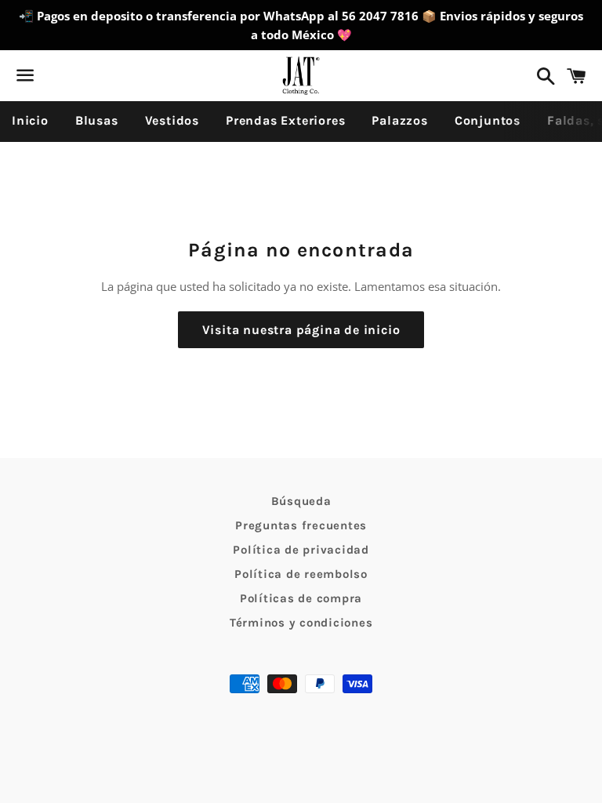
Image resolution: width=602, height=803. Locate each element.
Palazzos (399, 120)
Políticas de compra (301, 598)
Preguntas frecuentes (301, 525)
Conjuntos (487, 120)
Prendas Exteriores (285, 120)
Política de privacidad (301, 550)
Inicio (30, 120)
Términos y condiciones (301, 623)
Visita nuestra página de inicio (301, 329)
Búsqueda (301, 501)
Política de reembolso (301, 574)
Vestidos (172, 120)
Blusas (96, 120)
